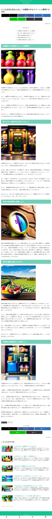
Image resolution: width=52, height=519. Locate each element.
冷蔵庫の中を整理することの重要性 (26, 30)
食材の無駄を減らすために (24, 37)
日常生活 (10, 422)
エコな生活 (5, 422)
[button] (34, 19)
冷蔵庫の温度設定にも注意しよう (26, 39)
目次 (24, 27)
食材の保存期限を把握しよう (25, 35)
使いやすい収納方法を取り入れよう (26, 33)
